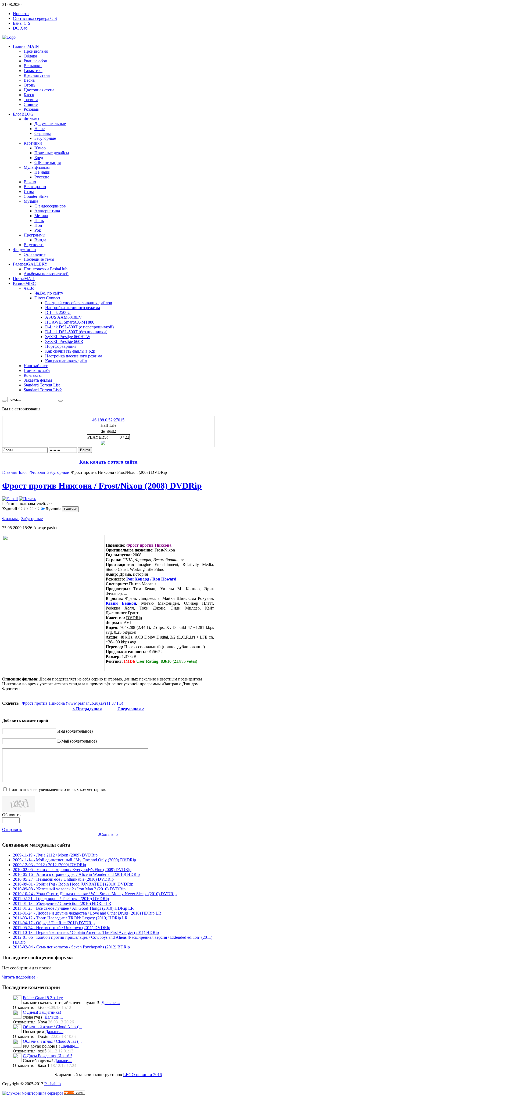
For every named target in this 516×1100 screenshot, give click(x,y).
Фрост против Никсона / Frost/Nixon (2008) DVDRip (102, 485)
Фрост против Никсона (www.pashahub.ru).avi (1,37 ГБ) (72, 703)
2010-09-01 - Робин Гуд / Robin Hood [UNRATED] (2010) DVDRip (73, 884)
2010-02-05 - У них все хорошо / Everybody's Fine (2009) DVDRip (72, 869)
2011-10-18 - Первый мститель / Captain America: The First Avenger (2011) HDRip (86, 932)
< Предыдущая (87, 709)
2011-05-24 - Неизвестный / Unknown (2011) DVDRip (61, 927)
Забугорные (58, 472)
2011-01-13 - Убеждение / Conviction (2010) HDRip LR (62, 903)
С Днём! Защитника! (42, 1012)
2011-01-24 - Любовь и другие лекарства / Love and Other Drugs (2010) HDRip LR (87, 913)
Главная (9, 472)
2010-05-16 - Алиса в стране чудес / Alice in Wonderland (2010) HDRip (76, 874)
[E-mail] (10, 498)
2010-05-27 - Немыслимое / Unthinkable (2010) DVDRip (63, 879)
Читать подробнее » (20, 977)
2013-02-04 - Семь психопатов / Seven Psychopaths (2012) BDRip (71, 947)
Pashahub (52, 1083)
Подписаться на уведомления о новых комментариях (57, 789)
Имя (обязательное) (75, 731)
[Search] (4, 401)
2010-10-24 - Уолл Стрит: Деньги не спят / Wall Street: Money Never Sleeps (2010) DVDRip (95, 893)
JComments (108, 834)
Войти (85, 450)
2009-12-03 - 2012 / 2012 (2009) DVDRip (49, 864)
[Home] (9, 37)
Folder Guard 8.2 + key (43, 997)
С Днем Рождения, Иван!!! (47, 1056)
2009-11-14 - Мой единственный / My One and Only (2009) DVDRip (74, 860)
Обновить (11, 814)
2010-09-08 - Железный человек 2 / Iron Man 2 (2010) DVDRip (69, 889)
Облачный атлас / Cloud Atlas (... (52, 1026)
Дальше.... (111, 1002)
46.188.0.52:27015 (108, 420)
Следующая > (130, 709)
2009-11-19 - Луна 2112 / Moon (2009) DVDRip (55, 855)
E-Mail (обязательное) (77, 741)
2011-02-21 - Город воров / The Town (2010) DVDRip (61, 898)
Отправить (12, 829)
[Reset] (60, 401)
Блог (23, 472)
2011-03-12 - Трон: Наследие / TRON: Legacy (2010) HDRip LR (70, 918)
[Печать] (27, 498)
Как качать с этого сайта (108, 462)
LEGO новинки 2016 (142, 1074)
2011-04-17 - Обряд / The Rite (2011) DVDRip (54, 922)
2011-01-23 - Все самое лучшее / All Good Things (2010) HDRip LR (73, 908)
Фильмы (37, 472)
